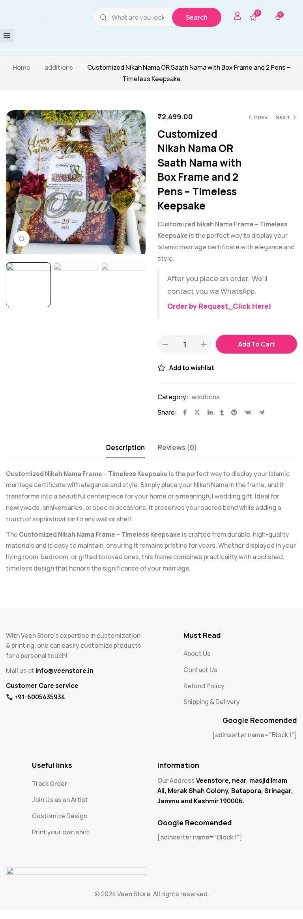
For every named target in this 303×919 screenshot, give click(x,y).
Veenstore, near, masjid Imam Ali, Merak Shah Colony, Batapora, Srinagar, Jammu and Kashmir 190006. (225, 799)
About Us (197, 662)
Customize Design (59, 824)
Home (21, 76)
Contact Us (200, 678)
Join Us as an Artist (60, 808)
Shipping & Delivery (211, 710)
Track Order (49, 792)
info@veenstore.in (65, 690)
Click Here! (252, 314)
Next (282, 126)
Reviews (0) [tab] (177, 456)
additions (59, 76)
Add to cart (256, 352)
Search (197, 21)
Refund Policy (203, 694)
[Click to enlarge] (22, 247)
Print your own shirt (61, 840)
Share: (167, 421)
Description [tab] (125, 456)
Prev (260, 126)
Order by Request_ (200, 314)
